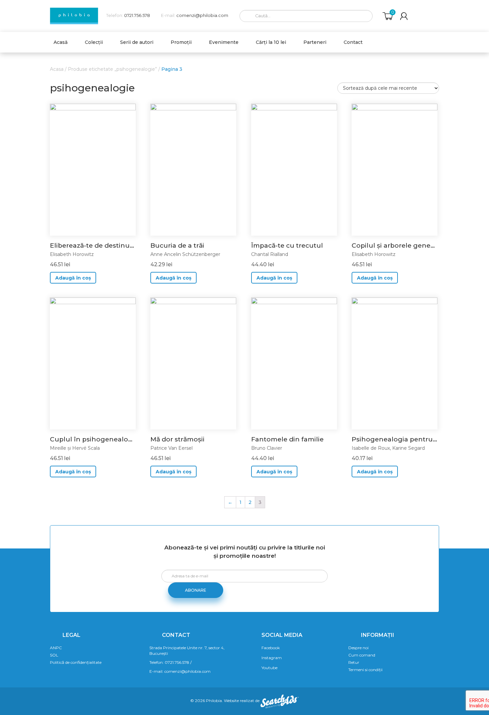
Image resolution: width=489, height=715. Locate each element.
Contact (353, 42)
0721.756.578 (137, 15)
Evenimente (224, 42)
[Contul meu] (404, 16)
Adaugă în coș (73, 278)
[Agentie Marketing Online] (279, 700)
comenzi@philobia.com (202, 15)
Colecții (94, 42)
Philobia (214, 700)
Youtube (269, 667)
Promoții (181, 42)
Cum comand (361, 655)
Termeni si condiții (365, 669)
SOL (54, 655)
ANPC (56, 647)
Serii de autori (136, 42)
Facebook (270, 647)
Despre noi (358, 647)
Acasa (57, 69)
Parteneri (314, 42)
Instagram (271, 657)
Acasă (61, 42)
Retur (353, 662)
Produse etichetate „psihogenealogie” (112, 69)
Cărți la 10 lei (271, 42)
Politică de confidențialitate (75, 662)
